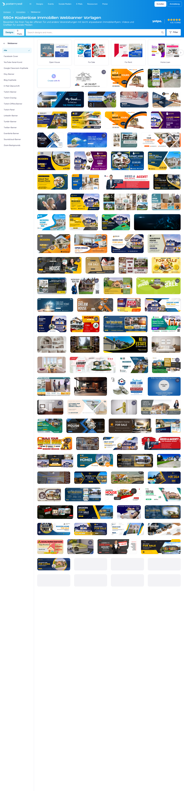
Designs (9, 32)
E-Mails (19, 32)
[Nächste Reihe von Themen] (180, 52)
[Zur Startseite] (11, 4)
